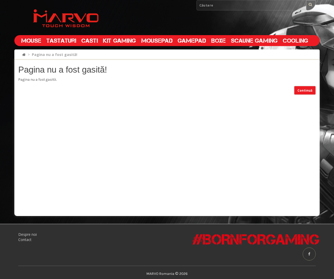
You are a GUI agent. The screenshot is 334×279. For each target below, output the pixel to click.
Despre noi (27, 234)
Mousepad (156, 40)
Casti (89, 40)
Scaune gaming (254, 40)
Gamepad (192, 40)
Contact (25, 239)
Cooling (295, 40)
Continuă (304, 90)
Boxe (218, 40)
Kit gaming (119, 40)
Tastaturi (61, 40)
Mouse (31, 40)
